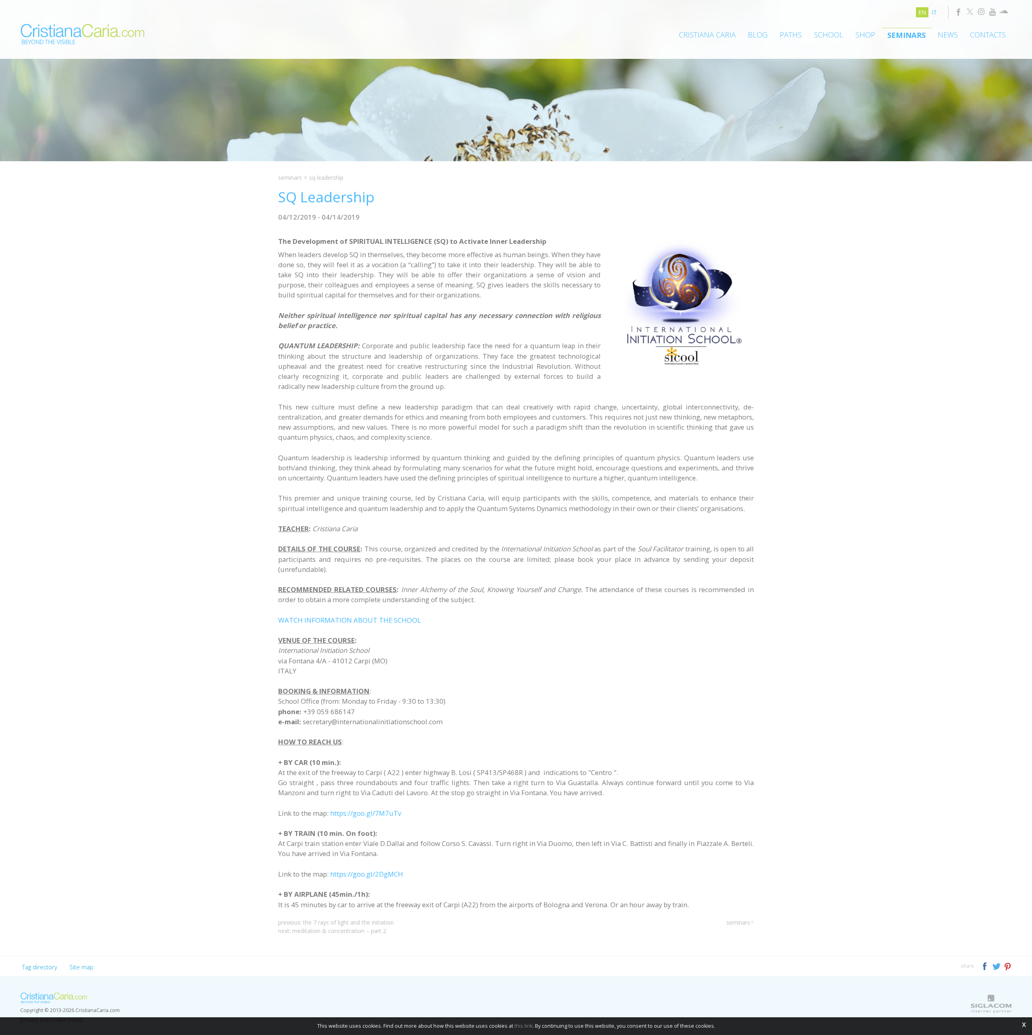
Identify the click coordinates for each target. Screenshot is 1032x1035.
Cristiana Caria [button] (707, 34)
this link (523, 1026)
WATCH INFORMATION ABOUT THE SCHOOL (349, 620)
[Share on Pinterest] (1008, 965)
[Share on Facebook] (985, 965)
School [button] (828, 34)
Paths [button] (791, 34)
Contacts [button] (988, 34)
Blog (758, 34)
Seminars (906, 35)
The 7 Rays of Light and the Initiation (348, 922)
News (948, 34)
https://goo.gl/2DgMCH (366, 874)
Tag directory (39, 967)
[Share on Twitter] (997, 965)
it (934, 12)
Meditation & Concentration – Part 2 (339, 931)
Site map (81, 967)
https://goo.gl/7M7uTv (365, 813)
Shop (865, 34)
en (922, 12)
